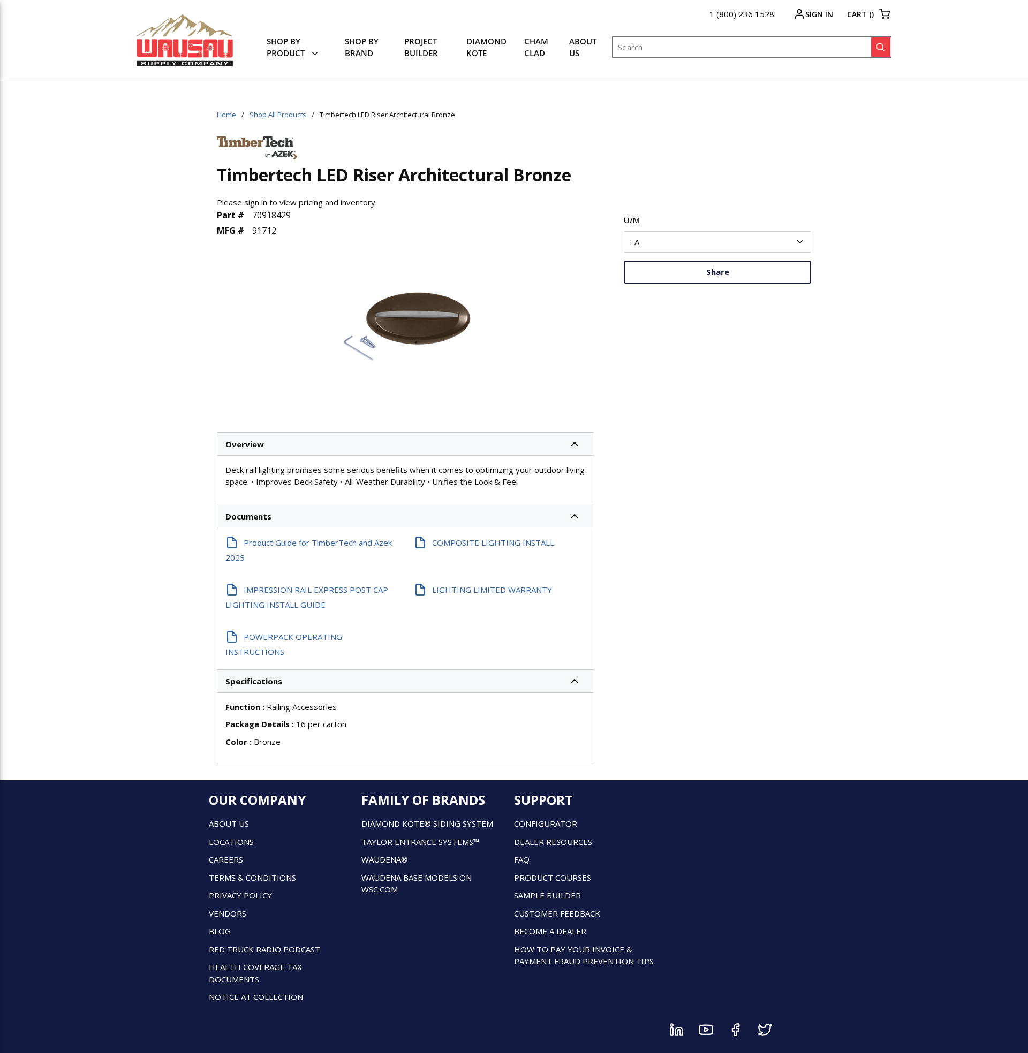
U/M (632, 220)
